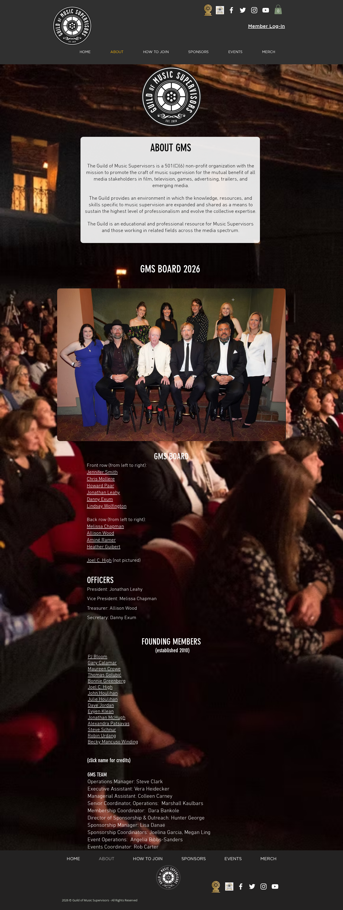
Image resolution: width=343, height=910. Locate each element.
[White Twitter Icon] (243, 10)
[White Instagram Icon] (254, 10)
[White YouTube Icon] (266, 10)
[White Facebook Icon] (231, 10)
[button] (278, 9)
